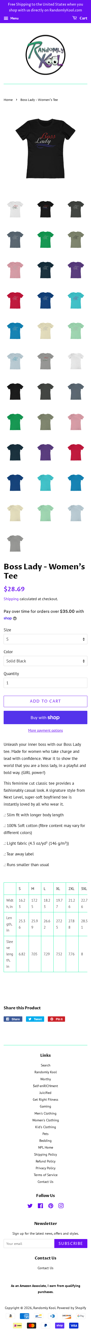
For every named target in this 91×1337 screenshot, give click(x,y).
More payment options (45, 730)
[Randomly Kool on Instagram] (61, 1206)
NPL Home (45, 1147)
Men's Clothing (45, 1113)
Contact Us (45, 1181)
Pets (45, 1133)
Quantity (11, 673)
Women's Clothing (45, 1120)
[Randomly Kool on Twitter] (30, 1206)
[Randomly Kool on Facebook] (40, 1206)
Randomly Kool (45, 1072)
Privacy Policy (46, 1168)
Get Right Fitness (45, 1099)
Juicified (45, 1092)
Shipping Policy (45, 1154)
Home (8, 100)
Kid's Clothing (45, 1127)
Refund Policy (46, 1161)
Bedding (45, 1140)
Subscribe (70, 1243)
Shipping (11, 598)
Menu (14, 18)
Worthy (45, 1079)
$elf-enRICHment (45, 1085)
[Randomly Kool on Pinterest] (50, 1206)
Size (7, 630)
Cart (83, 18)
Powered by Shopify (71, 1307)
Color (8, 651)
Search (45, 1065)
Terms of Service (46, 1174)
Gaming (45, 1106)
